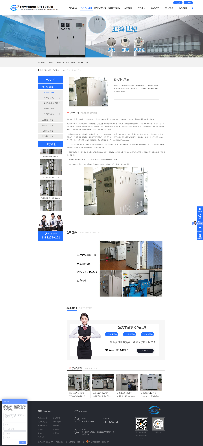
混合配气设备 (114, 7)
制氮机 (73, 62)
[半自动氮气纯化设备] (79, 382)
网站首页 (73, 7)
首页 (49, 70)
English (188, 2)
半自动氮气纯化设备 (76, 393)
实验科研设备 (47, 130)
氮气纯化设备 (49, 97)
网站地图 (41, 437)
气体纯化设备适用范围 (50, 150)
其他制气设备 (47, 136)
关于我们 (128, 7)
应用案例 (155, 7)
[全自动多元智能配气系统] (127, 382)
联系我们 (183, 7)
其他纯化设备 (49, 114)
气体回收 (58, 62)
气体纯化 (50, 62)
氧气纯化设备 (49, 108)
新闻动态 (169, 7)
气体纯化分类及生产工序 (51, 171)
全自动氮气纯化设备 (148, 393)
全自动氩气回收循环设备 (102, 393)
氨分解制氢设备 (83, 62)
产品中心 (142, 7)
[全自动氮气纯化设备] (151, 382)
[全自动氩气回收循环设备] (103, 382)
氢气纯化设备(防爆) (51, 103)
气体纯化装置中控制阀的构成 (50, 191)
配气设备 (66, 62)
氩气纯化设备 (76, 70)
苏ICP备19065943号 (77, 442)
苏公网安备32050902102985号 (99, 442)
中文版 (178, 2)
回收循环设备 (100, 7)
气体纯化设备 (87, 7)
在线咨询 (145, 350)
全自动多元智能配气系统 (126, 393)
